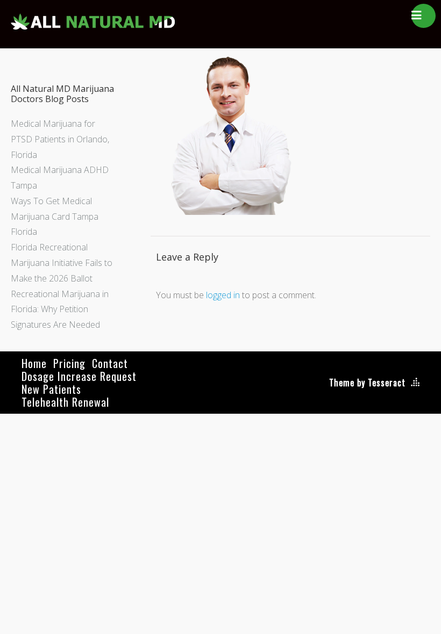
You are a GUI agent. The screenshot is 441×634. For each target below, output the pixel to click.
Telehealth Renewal (65, 401)
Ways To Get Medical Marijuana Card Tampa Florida (54, 216)
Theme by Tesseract (367, 382)
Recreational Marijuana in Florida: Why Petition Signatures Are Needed (60, 309)
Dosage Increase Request (79, 376)
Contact (110, 363)
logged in (223, 295)
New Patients (51, 389)
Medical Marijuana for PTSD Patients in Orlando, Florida (60, 139)
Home (34, 363)
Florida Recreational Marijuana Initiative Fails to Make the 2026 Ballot (61, 262)
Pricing (69, 363)
